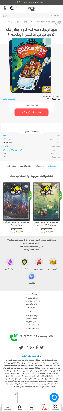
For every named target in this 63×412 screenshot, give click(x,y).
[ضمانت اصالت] (25, 262)
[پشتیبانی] (32, 277)
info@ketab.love (31, 250)
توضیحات (52, 166)
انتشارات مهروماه (32, 321)
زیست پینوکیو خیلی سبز (31, 301)
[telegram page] (21, 348)
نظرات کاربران (25, 166)
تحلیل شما (11, 166)
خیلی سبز (31, 307)
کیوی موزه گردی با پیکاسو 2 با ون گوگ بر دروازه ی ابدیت (16, 223)
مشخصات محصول (32, 131)
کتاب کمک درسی (31, 304)
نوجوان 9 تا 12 (50, 21)
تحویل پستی (53, 269)
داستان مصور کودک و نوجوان (14, 150)
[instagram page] (26, 348)
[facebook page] (36, 348)
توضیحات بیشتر (9, 99)
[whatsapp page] (31, 348)
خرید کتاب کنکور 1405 (31, 325)
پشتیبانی (31, 283)
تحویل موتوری (39, 269)
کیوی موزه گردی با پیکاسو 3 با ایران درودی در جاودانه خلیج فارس (46, 223)
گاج (31, 311)
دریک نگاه (40, 166)
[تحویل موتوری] (39, 262)
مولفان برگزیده (32, 318)
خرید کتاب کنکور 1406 (31, 328)
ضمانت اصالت (24, 269)
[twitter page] (41, 348)
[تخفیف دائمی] (10, 262)
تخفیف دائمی (10, 269)
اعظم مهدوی (47, 96)
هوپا (4, 135)
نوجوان (59, 21)
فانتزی (5, 146)
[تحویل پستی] (53, 262)
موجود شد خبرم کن (31, 112)
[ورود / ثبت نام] (5, 10)
